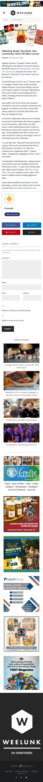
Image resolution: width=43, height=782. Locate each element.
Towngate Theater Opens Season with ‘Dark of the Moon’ (21, 366)
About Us (21, 773)
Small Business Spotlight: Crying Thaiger (21, 420)
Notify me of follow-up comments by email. (16, 311)
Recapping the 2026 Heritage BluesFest (21, 445)
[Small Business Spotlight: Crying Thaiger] (21, 409)
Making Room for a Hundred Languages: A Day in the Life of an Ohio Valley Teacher (21, 393)
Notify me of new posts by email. (13, 321)
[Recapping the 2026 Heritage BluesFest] (21, 433)
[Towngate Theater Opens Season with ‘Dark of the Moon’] (21, 353)
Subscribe (8, 771)
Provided (5, 58)
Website (26, 293)
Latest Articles (21, 340)
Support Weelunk (21, 771)
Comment (6, 258)
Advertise (34, 771)
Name (4, 283)
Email (4, 293)
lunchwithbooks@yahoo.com (25, 188)
